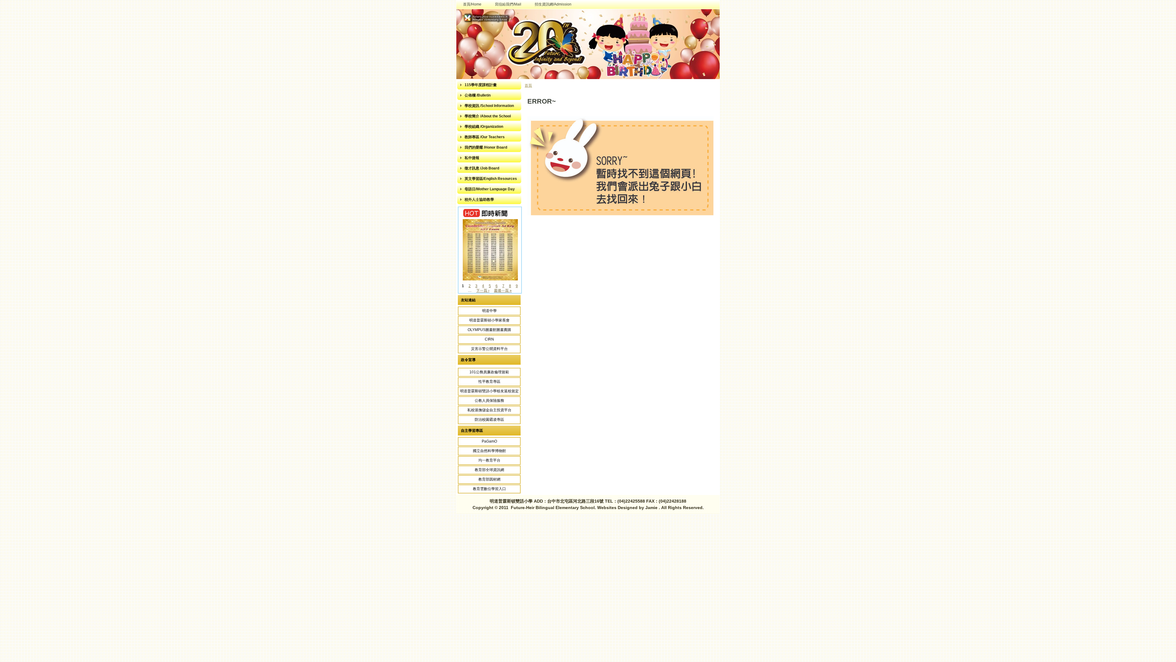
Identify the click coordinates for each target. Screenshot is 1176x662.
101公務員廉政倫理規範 (489, 372)
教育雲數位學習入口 (489, 489)
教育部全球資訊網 (489, 470)
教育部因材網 (489, 479)
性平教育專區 (489, 381)
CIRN (489, 339)
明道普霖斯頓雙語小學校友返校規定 (489, 391)
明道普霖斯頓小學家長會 (489, 320)
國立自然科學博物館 (489, 451)
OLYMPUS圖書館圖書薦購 (489, 330)
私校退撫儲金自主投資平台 (489, 410)
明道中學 (489, 311)
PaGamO (489, 441)
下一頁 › (482, 290)
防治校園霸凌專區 (489, 419)
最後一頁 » (503, 290)
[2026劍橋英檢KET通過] (490, 279)
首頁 (528, 85)
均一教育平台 (489, 460)
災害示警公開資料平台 (489, 349)
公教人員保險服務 (489, 400)
